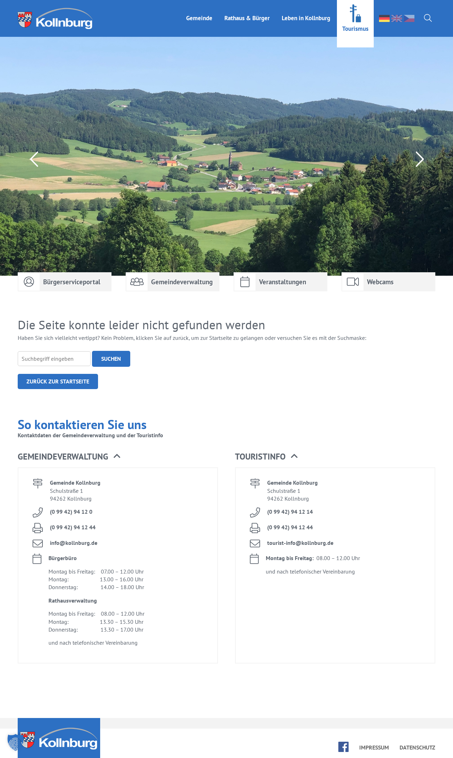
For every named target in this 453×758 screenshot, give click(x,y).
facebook (343, 747)
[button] (15, 742)
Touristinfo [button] (260, 456)
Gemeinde (199, 18)
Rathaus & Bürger (247, 18)
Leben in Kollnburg (306, 18)
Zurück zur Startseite (58, 381)
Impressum (374, 747)
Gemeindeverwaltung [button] (63, 456)
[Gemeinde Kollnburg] (57, 18)
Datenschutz (417, 747)
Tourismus (355, 29)
